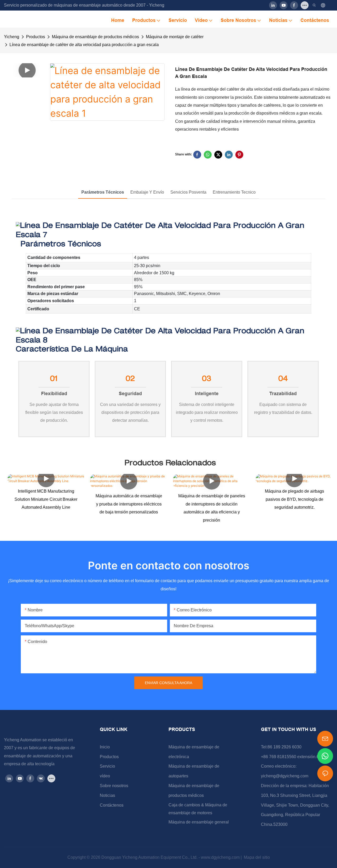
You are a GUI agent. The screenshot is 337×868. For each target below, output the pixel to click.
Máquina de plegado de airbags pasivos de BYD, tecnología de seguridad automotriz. (294, 499)
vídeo (105, 776)
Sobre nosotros (114, 785)
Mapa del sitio (256, 857)
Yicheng (11, 37)
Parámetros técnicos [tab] (102, 192)
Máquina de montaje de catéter (175, 37)
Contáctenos (111, 805)
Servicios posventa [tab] (188, 192)
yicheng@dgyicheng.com (284, 776)
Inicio (105, 747)
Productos (35, 37)
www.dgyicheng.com (221, 857)
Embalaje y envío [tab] (147, 192)
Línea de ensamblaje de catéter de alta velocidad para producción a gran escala (84, 44)
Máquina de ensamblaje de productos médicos (95, 37)
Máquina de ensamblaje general (198, 822)
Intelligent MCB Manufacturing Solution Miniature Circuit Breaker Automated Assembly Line (45, 499)
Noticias (107, 795)
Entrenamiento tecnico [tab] (234, 192)
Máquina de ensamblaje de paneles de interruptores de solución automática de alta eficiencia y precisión (211, 508)
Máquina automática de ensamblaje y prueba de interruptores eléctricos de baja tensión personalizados (129, 504)
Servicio (107, 766)
